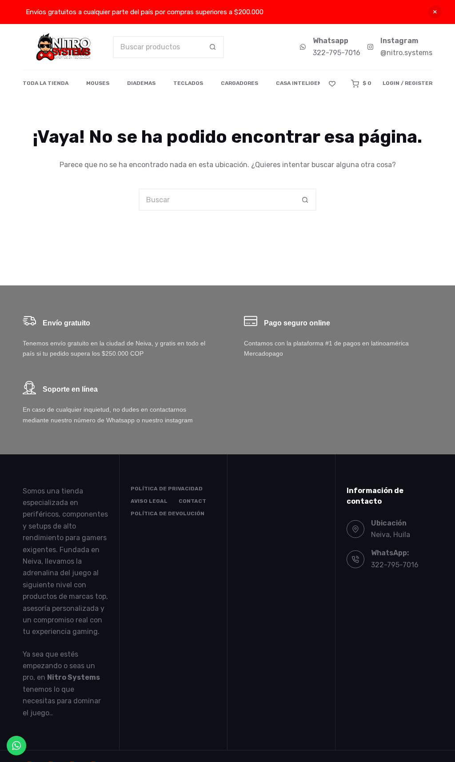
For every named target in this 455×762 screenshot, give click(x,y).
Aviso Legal (149, 501)
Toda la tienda (45, 83)
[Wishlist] (332, 83)
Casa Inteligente (302, 83)
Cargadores (239, 83)
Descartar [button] (435, 12)
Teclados (188, 83)
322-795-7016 (336, 52)
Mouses (97, 83)
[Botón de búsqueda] (213, 47)
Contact (192, 501)
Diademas (141, 83)
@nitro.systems (406, 52)
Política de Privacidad (167, 488)
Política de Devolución (167, 513)
